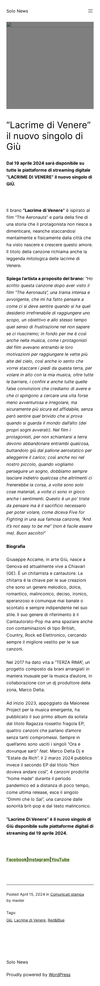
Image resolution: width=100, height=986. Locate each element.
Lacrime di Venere (30, 920)
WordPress (59, 974)
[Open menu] (90, 11)
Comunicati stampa (67, 894)
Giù (9, 920)
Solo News (17, 11)
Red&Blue (56, 920)
